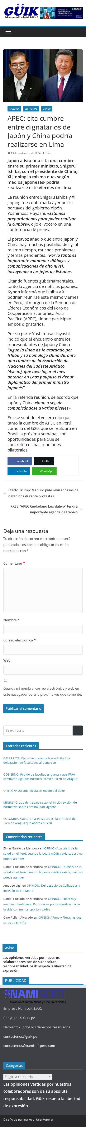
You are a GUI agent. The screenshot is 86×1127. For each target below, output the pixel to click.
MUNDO (47, 108)
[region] (61, 13)
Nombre (11, 620)
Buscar (77, 730)
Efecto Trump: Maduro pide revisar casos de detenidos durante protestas (43, 493)
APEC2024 (14, 108)
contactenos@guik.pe (20, 1036)
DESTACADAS (31, 108)
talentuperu (44, 1119)
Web (6, 660)
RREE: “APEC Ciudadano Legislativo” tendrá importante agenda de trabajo (44, 509)
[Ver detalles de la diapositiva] (61, 13)
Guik (48, 153)
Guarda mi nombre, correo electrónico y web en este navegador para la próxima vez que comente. (42, 691)
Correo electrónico (19, 640)
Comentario (14, 563)
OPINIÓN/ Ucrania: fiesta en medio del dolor (34, 791)
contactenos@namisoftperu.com (29, 1045)
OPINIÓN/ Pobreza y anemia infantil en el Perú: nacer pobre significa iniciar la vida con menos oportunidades (41, 904)
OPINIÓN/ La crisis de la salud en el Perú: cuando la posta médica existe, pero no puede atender (42, 853)
